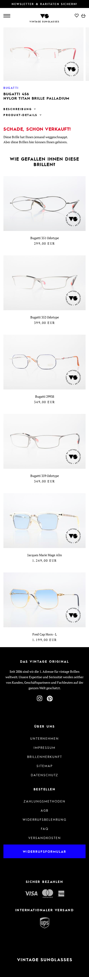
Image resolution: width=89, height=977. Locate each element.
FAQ (44, 828)
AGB (44, 810)
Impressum (44, 747)
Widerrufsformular (44, 851)
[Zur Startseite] (44, 15)
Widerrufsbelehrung (44, 819)
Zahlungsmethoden (44, 801)
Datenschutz (44, 775)
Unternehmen (44, 738)
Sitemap (45, 766)
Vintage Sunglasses (44, 21)
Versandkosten (44, 838)
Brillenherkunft (44, 757)
